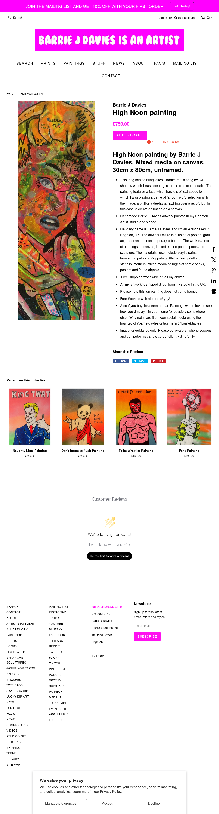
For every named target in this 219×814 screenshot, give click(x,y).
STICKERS (13, 679)
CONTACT (13, 612)
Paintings (74, 63)
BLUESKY (55, 629)
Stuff (99, 63)
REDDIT (54, 646)
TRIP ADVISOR (59, 703)
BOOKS (11, 646)
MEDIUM (55, 697)
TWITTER (55, 652)
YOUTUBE (56, 623)
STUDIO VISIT (16, 736)
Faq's (160, 63)
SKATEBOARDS (17, 691)
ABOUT (11, 618)
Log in (163, 17)
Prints (48, 63)
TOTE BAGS (14, 685)
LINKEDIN (56, 720)
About (139, 63)
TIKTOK (54, 618)
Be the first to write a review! (109, 556)
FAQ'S (10, 713)
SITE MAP (13, 764)
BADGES (12, 674)
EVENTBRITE (58, 708)
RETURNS (13, 742)
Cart (210, 17)
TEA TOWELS (15, 652)
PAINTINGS (14, 635)
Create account (184, 17)
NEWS (10, 719)
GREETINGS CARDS (20, 668)
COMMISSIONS (17, 725)
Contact (111, 75)
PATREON (56, 691)
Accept (107, 803)
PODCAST (56, 674)
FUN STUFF (14, 708)
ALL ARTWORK (17, 629)
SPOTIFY (55, 680)
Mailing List (186, 63)
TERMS (11, 753)
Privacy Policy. (111, 791)
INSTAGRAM (57, 612)
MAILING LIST (58, 606)
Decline (154, 803)
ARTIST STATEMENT (20, 623)
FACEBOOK (57, 635)
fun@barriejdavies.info (107, 606)
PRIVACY (12, 759)
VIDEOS (12, 730)
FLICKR (54, 657)
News (119, 63)
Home (9, 93)
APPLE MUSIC (59, 714)
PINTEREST (57, 669)
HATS (10, 702)
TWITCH (54, 663)
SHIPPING (13, 747)
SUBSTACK (56, 686)
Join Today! (182, 6)
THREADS (56, 640)
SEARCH (24, 63)
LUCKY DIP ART (17, 696)
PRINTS (11, 640)
